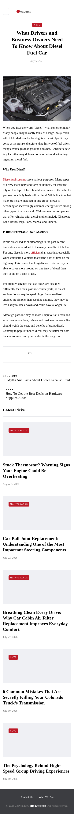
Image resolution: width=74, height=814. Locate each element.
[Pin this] (62, 354)
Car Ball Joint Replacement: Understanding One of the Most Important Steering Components (34, 544)
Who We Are (46, 797)
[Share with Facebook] (43, 354)
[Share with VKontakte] (67, 354)
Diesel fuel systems (14, 179)
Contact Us (26, 797)
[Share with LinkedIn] (57, 354)
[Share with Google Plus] (52, 354)
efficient (35, 252)
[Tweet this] (48, 354)
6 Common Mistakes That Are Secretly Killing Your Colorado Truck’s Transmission (33, 697)
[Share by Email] (43, 358)
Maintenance (19, 430)
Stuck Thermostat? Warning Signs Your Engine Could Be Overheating (36, 470)
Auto (37, 25)
